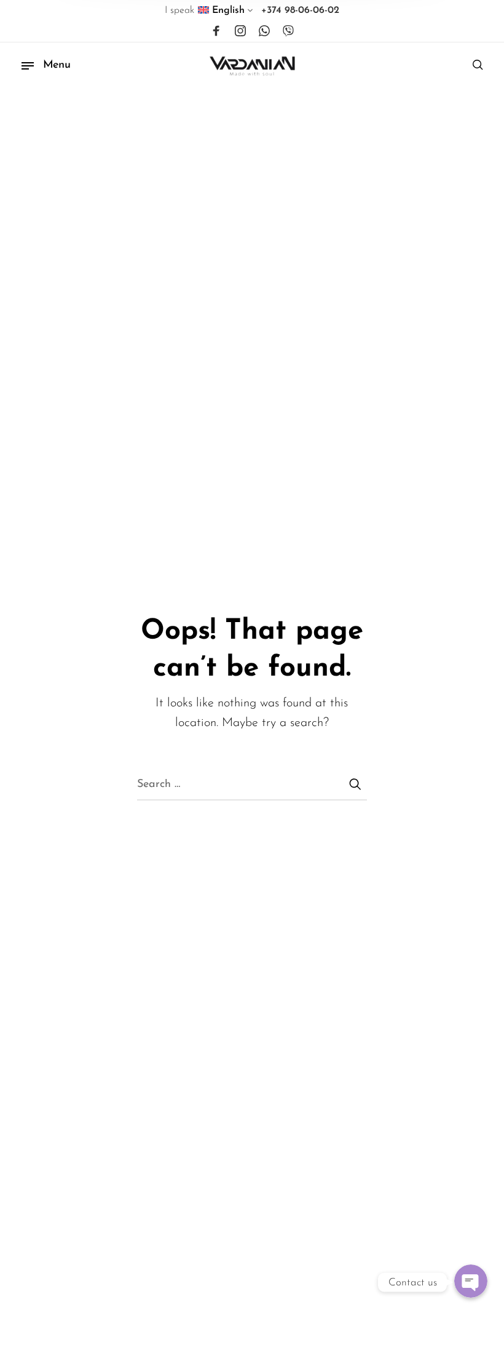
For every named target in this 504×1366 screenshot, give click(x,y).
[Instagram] (240, 31)
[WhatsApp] (264, 31)
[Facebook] (216, 31)
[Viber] (288, 31)
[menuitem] (226, 13)
